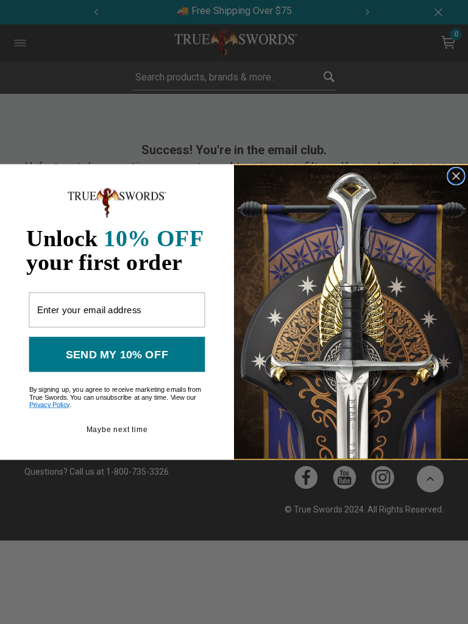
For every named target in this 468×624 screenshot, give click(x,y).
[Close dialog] (456, 176)
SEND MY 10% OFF (117, 354)
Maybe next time (117, 429)
